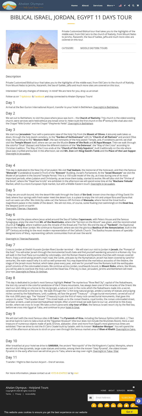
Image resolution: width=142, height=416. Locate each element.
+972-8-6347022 (59, 373)
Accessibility (30, 394)
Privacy (18, 394)
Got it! (129, 411)
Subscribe (128, 397)
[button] (125, 5)
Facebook (39, 96)
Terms (8, 394)
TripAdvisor (25, 96)
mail (76, 373)
